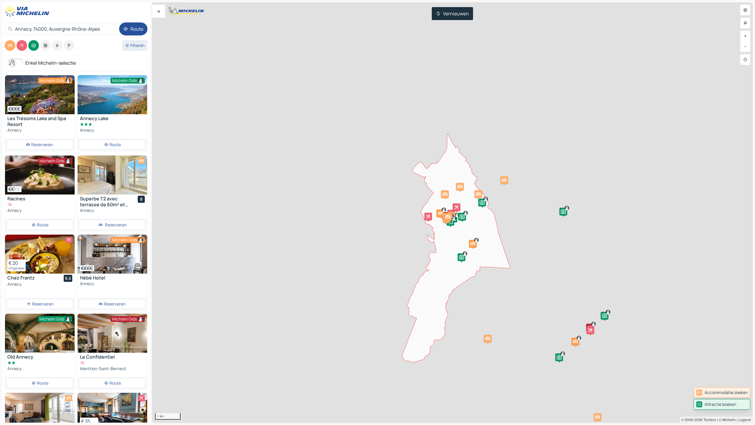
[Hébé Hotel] (112, 254)
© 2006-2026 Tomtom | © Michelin (708, 419)
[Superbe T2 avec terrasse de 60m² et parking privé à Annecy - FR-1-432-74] (112, 175)
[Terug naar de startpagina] (28, 11)
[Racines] (40, 175)
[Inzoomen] (745, 36)
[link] (722, 392)
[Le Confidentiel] (112, 348)
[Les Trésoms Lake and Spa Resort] (40, 94)
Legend (744, 419)
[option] (10, 45)
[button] (473, 244)
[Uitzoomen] (745, 46)
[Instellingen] (745, 23)
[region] (40, 94)
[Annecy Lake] (112, 97)
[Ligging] (745, 59)
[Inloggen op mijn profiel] (745, 10)
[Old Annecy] (40, 337)
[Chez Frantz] (40, 254)
